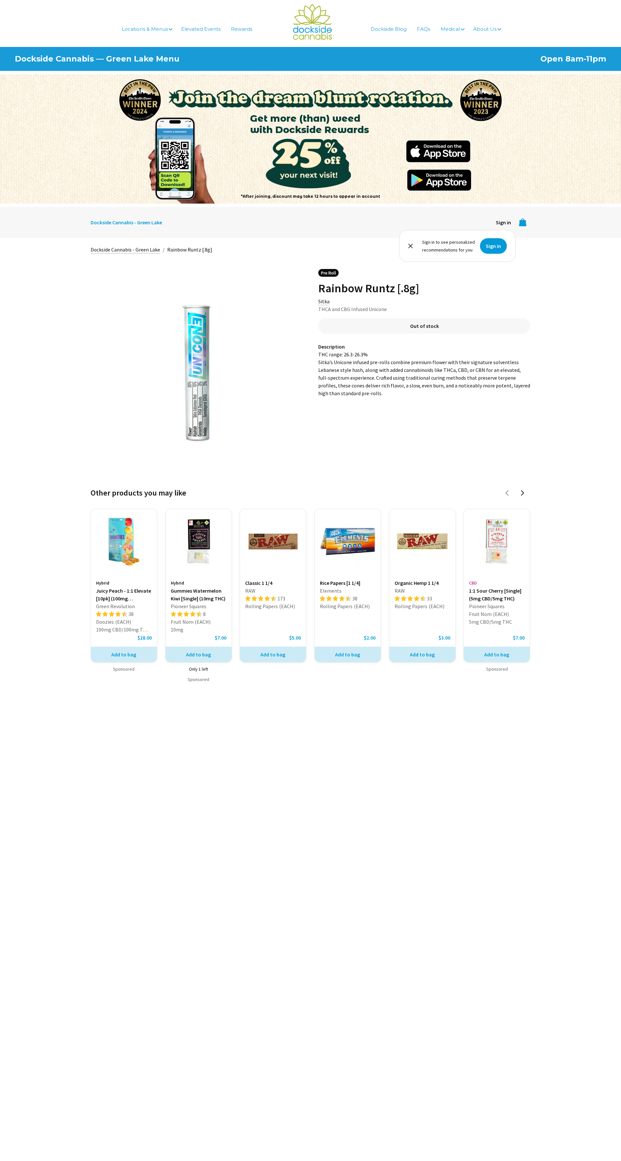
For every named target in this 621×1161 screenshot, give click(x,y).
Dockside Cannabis (312, 22)
